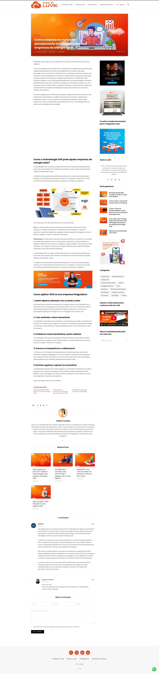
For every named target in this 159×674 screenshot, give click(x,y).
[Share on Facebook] (117, 51)
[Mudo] (123, 324)
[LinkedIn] (122, 51)
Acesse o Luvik (72, 659)
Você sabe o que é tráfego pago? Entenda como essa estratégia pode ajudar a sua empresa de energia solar (118, 222)
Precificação (105, 292)
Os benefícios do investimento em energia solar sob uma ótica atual (60, 391)
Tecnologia (115, 295)
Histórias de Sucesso (99, 659)
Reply (93, 524)
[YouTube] (82, 652)
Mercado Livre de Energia (118, 289)
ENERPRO (41, 524)
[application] (114, 318)
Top (80, 669)
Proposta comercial (118, 292)
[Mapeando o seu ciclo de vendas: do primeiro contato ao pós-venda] (85, 459)
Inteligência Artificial (107, 286)
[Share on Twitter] (119, 51)
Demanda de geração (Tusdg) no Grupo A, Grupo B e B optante (118, 194)
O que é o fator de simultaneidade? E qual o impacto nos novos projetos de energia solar (118, 211)
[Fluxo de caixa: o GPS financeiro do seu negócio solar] (41, 492)
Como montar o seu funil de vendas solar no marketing (118, 202)
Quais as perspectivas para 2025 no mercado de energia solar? (42, 391)
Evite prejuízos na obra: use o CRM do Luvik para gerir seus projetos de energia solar (40, 473)
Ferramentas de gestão (108, 283)
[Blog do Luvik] (44, 4)
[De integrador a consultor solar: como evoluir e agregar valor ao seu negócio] (63, 459)
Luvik (118, 286)
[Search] (127, 4)
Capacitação (105, 276)
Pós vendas (104, 295)
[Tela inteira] (126, 324)
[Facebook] (71, 652)
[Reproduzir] (102, 324)
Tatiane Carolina (41, 52)
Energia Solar (105, 280)
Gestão (37, 35)
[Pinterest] (124, 51)
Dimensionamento (118, 276)
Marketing (104, 289)
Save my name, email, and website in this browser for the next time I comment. (56, 627)
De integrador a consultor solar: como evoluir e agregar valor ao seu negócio (62, 473)
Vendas (124, 295)
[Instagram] (77, 652)
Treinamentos (84, 659)
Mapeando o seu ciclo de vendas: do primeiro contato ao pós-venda (84, 472)
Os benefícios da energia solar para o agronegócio (79, 390)
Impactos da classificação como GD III (118, 232)
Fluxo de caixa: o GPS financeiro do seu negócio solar (40, 504)
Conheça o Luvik (58, 659)
